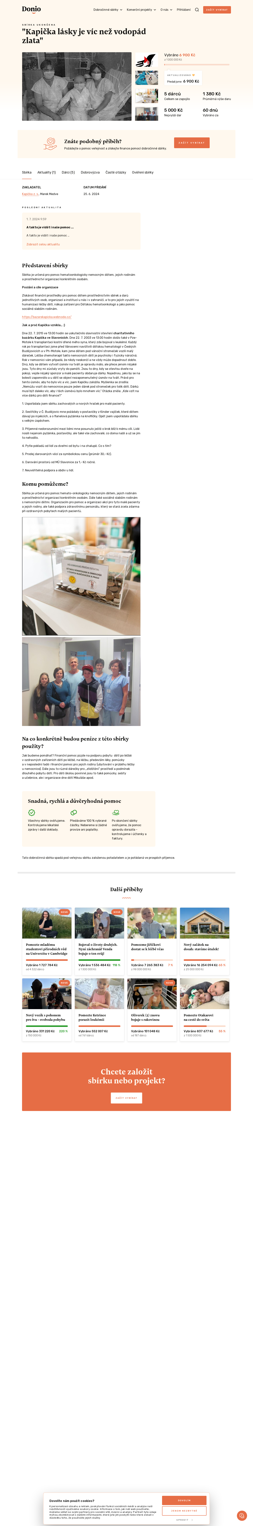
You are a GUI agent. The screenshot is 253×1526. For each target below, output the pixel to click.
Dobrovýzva (90, 172)
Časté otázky (116, 172)
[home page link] (31, 10)
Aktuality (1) (46, 172)
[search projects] (197, 10)
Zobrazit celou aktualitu (43, 244)
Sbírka (26, 172)
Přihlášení (184, 9)
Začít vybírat (217, 10)
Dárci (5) (68, 172)
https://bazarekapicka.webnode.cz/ (46, 317)
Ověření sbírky (143, 172)
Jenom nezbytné (184, 1511)
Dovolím (184, 1500)
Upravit (182, 1520)
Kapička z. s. (30, 194)
